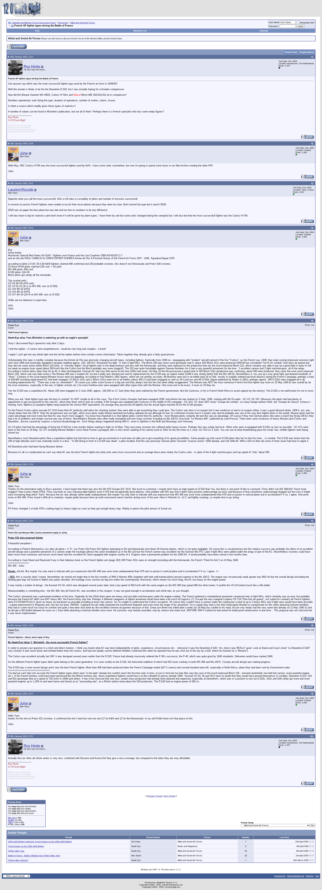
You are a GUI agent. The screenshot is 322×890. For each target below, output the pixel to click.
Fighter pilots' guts (16, 851)
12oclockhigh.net (295, 876)
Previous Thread (154, 796)
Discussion (63, 23)
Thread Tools (290, 52)
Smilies (11, 820)
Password (273, 26)
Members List (140, 31)
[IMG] (10, 822)
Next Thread (169, 796)
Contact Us (279, 876)
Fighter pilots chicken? (18, 860)
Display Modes (307, 52)
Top (317, 876)
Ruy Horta (32, 66)
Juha (24, 153)
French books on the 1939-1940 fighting (26, 846)
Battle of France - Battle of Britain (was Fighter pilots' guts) (34, 855)
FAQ (37, 31)
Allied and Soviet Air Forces (82, 23)
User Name (274, 22)
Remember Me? (307, 23)
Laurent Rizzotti (20, 190)
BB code (12, 818)
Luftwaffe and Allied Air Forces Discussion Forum (34, 23)
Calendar (263, 31)
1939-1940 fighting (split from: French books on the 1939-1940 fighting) (40, 841)
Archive (309, 876)
